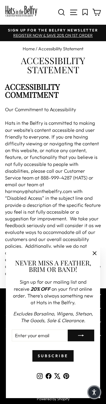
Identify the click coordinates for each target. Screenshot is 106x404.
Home (29, 48)
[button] (94, 392)
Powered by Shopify (53, 398)
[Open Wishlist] (85, 12)
